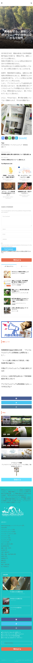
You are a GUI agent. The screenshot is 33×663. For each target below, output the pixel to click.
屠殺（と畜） (4, 548)
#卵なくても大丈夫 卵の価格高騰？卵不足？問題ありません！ (20, 281)
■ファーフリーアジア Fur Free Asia (10, 636)
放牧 (2, 147)
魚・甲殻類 (4, 566)
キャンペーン (17, 273)
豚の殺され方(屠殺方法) (16, 598)
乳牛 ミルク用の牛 (5, 544)
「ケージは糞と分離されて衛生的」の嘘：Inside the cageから (15, 362)
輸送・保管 (4, 564)
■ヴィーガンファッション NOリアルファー (12, 634)
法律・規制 (4, 552)
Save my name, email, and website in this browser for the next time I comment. (16, 245)
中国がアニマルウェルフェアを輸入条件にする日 (16, 369)
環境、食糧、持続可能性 (7, 554)
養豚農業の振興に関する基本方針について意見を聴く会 (16, 154)
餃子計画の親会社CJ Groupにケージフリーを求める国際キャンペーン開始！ (20, 300)
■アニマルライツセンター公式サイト (11, 632)
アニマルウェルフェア (16, 27)
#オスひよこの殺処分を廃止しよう (20, 271)
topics (13, 273)
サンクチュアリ (24, 292)
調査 (2, 560)
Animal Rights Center (8, 179)
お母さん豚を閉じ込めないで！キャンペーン (20, 308)
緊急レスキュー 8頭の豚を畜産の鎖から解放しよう (20, 290)
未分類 (3, 550)
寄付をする (17, 260)
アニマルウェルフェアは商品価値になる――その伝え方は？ (16, 385)
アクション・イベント (6, 529)
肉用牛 (3, 556)
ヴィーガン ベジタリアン (7, 533)
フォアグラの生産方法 (15, 607)
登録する (17, 480)
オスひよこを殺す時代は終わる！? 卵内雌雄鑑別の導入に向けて (16, 377)
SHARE (23, 138)
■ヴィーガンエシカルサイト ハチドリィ (11, 637)
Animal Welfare (5, 145)
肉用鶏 (3, 558)
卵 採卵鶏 (22, 273)
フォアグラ (4, 542)
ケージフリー (4, 537)
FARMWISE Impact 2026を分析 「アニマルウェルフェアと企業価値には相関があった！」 (16, 352)
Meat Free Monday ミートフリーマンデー (11, 525)
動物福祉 (25, 145)
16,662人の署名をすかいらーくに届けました (13, 159)
